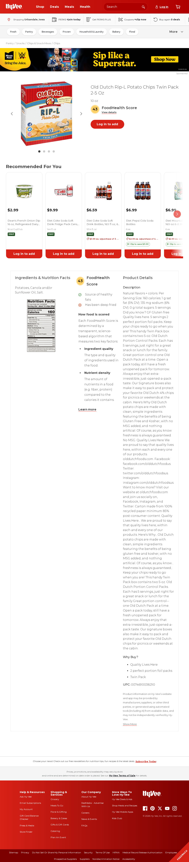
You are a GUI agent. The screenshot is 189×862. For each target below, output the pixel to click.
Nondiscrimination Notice (105, 859)
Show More (130, 724)
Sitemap (13, 852)
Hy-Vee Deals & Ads (122, 799)
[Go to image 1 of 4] (39, 151)
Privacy (25, 852)
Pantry (29, 31)
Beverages (48, 31)
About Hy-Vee (88, 796)
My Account (26, 809)
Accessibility (128, 859)
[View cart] (178, 7)
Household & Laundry (92, 31)
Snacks (20, 43)
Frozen (67, 31)
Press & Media (27, 825)
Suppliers (85, 859)
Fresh (13, 31)
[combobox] (126, 7)
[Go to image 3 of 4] (49, 151)
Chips (57, 43)
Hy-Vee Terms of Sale (122, 775)
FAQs (84, 825)
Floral (132, 31)
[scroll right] (177, 214)
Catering (55, 831)
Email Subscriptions (30, 803)
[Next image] (81, 113)
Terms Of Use (103, 852)
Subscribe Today (145, 761)
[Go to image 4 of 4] (53, 151)
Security (88, 852)
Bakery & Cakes (59, 818)
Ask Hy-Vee (26, 796)
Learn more (87, 409)
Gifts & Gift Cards (60, 824)
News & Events (89, 819)
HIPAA (116, 852)
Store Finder (26, 831)
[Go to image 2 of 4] (44, 151)
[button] (109, 112)
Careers (85, 812)
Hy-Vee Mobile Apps (122, 811)
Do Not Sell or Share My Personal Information (56, 852)
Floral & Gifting (59, 811)
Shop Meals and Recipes (124, 805)
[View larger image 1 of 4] (46, 113)
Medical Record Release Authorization (142, 852)
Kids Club (117, 818)
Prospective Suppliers (65, 859)
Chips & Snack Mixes (39, 43)
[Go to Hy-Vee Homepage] (14, 7)
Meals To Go (57, 805)
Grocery (55, 799)
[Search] (143, 7)
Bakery (116, 31)
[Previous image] (12, 113)
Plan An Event (58, 837)
